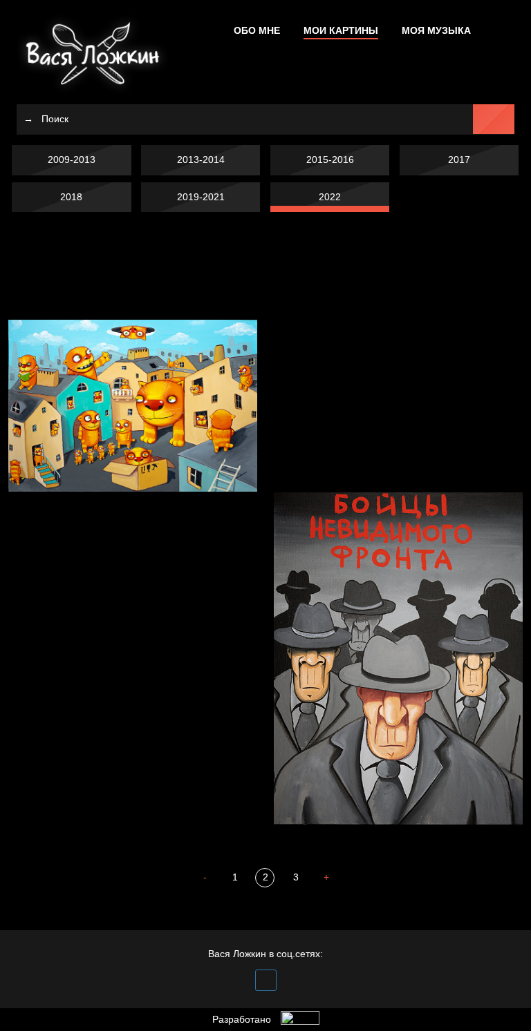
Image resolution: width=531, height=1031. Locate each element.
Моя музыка (436, 30)
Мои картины (341, 30)
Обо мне (257, 30)
